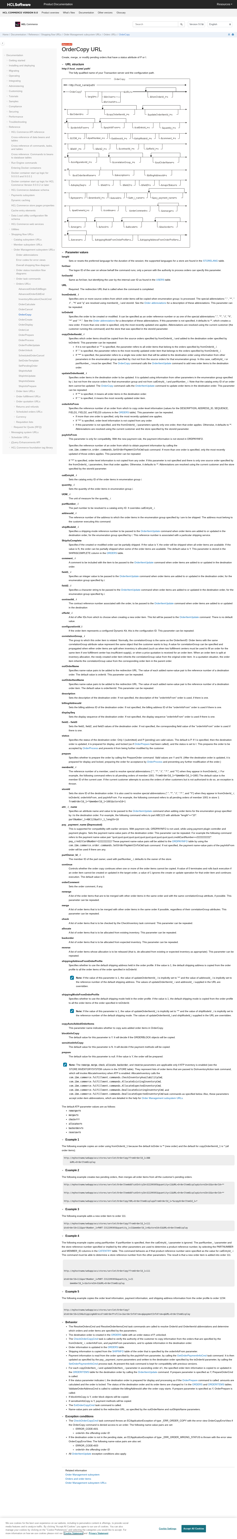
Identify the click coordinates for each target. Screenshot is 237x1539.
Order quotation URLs (28, 401)
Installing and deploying (22, 65)
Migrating (14, 70)
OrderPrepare (26, 335)
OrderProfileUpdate (29, 345)
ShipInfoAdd (25, 370)
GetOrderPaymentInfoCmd (192, 1355)
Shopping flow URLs (51, 34)
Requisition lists (24, 422)
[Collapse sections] (229, 35)
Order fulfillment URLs (28, 396)
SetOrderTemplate (29, 360)
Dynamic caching (20, 200)
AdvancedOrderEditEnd (31, 294)
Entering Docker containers (26, 167)
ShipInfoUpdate (27, 375)
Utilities (15, 229)
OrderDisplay (26, 324)
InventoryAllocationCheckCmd (35, 299)
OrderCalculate (27, 304)
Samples (13, 101)
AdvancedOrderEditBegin (32, 289)
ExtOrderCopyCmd (84, 1405)
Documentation (86, 12)
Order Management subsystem (82, 1474)
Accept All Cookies (193, 1528)
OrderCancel (26, 309)
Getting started (17, 60)
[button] (5, 55)
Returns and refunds (27, 406)
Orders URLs (110, 34)
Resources (223, 4)
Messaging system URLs (25, 432)
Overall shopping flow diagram (32, 265)
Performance (16, 116)
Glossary (121, 12)
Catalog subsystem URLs (27, 239)
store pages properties (32, 205)
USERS (160, 279)
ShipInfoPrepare (27, 386)
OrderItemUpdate (161, 363)
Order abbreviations (27, 254)
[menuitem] (50, 13)
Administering (16, 86)
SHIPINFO (118, 1351)
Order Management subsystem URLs (82, 34)
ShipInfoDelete (27, 381)
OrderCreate (25, 319)
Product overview (50, 12)
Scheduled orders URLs (29, 411)
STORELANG (210, 260)
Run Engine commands (24, 162)
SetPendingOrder (28, 365)
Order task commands (28, 278)
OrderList (24, 329)
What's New (69, 12)
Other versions (105, 12)
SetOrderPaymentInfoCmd (83, 1363)
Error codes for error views (30, 260)
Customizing (15, 91)
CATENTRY (104, 1251)
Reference (33, 34)
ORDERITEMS (81, 1372)
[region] (118, 1528)
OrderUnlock (25, 350)
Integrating (15, 80)
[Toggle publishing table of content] (3, 43)
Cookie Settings (167, 1528)
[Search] (181, 24)
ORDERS (124, 412)
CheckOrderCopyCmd (86, 1338)
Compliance (15, 106)
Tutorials (13, 96)
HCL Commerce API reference (27, 132)
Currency (21, 416)
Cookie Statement (73, 1533)
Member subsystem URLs (28, 244)
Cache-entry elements (23, 210)
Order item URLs (25, 391)
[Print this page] (233, 35)
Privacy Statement (98, 1533)
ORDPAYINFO (180, 841)
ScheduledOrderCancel (31, 355)
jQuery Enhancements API (25, 442)
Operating (14, 75)
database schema (30, 190)
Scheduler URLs (20, 437)
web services (27, 224)
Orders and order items (78, 1478)
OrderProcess (26, 340)
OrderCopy (124, 34)
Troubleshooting (18, 121)
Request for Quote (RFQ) (28, 427)
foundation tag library (32, 447)
